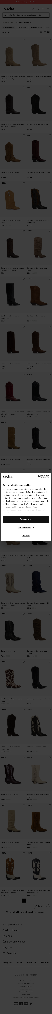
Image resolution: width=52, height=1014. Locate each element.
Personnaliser (24, 527)
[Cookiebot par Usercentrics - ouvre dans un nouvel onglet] (38, 476)
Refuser (26, 535)
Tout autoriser (26, 519)
